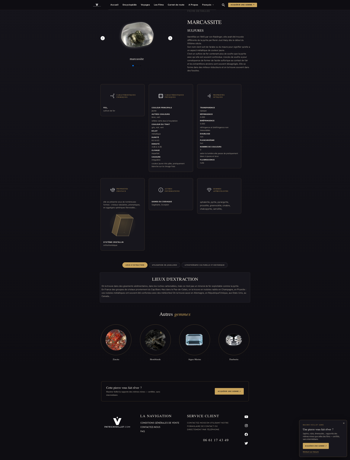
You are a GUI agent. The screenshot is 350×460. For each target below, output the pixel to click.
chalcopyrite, (206, 209)
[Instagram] (246, 425)
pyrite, (214, 202)
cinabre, (226, 205)
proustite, (205, 205)
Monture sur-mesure (311, 452)
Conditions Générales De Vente (159, 423)
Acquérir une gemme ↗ (243, 5)
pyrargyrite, (223, 202)
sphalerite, (205, 202)
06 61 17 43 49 (216, 440)
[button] (223, 5)
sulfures (195, 30)
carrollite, (217, 209)
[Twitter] (246, 443)
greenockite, (216, 205)
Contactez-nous (150, 427)
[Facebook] (246, 434)
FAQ (142, 432)
